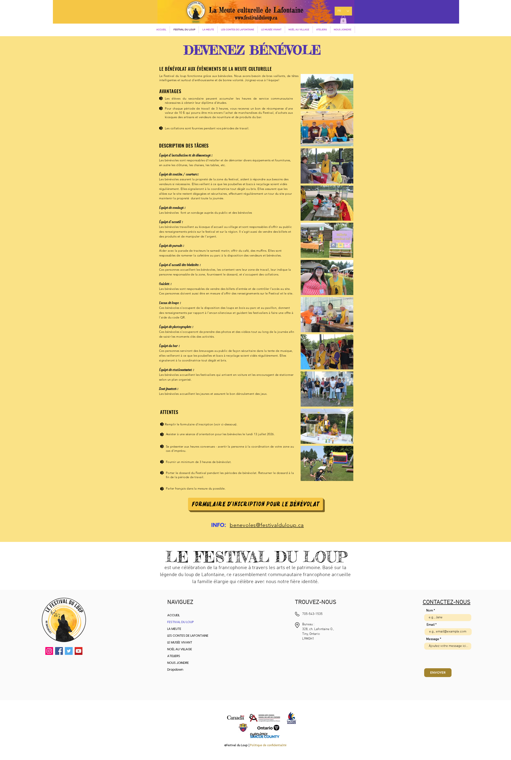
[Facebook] (59, 651)
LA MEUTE (174, 628)
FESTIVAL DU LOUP (180, 622)
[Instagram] (49, 651)
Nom (429, 610)
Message (432, 639)
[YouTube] (78, 651)
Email (431, 625)
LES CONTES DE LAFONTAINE (187, 635)
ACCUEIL (173, 615)
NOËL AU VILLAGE (179, 649)
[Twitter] (69, 651)
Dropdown (175, 669)
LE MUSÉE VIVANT (179, 642)
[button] (343, 19)
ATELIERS (173, 656)
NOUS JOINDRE (178, 662)
